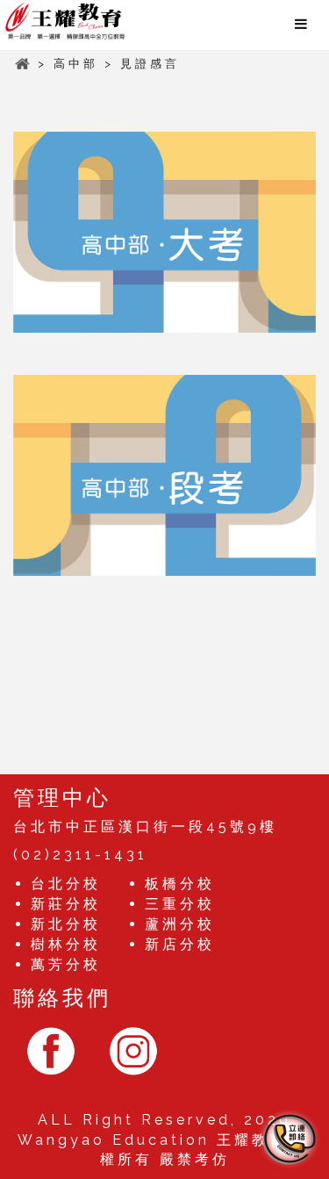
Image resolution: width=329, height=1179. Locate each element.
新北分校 (66, 924)
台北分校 (66, 883)
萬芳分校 (66, 964)
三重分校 (180, 903)
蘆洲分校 (180, 924)
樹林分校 (66, 944)
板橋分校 (180, 883)
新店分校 (180, 944)
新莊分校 (66, 903)
